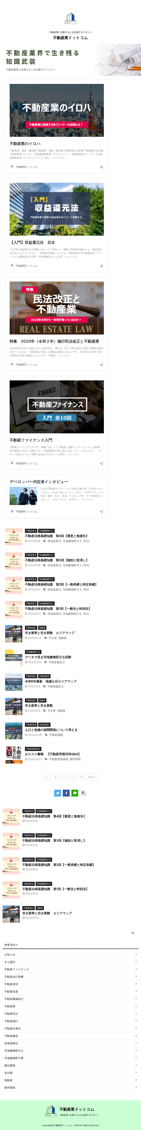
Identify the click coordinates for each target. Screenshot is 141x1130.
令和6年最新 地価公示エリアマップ (51, 681)
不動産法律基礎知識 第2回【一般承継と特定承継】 (61, 584)
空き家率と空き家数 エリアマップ (49, 633)
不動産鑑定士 (57, 662)
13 (81, 777)
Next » (92, 777)
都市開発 (75, 759)
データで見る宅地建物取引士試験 (48, 657)
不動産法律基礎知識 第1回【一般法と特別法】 (58, 608)
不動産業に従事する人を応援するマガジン (79, 1115)
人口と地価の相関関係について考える (51, 730)
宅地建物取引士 (72, 541)
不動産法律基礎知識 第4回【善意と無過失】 (57, 536)
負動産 (62, 638)
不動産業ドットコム (70, 37)
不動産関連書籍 (58, 759)
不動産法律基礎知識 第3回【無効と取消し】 (57, 560)
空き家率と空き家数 (39, 705)
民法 (86, 541)
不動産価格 (56, 735)
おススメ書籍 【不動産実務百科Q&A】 (53, 754)
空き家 (53, 638)
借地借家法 (54, 541)
